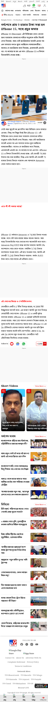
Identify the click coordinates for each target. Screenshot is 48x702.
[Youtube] (12, 344)
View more (39, 386)
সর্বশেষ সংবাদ (8, 436)
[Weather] (25, 5)
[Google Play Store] (16, 652)
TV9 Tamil (6, 683)
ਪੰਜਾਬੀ (38, 1)
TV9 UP (30, 683)
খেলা (31, 10)
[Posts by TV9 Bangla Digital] (3, 123)
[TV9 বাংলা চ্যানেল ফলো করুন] (33, 6)
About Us (20, 658)
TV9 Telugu (37, 675)
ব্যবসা (44, 10)
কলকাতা (18, 10)
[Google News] (18, 344)
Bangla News (6, 20)
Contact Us (9, 658)
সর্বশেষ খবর (9, 10)
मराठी (25, 1)
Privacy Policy (33, 662)
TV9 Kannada (11, 679)
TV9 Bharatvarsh (12, 675)
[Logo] (3, 6)
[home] (2, 11)
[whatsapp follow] (24, 344)
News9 (8, 1)
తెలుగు (20, 1)
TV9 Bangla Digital (14, 122)
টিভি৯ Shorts (8, 15)
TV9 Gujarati (24, 679)
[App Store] (30, 654)
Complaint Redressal (16, 662)
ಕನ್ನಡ (14, 1)
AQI (28, 5)
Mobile (27, 20)
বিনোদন (37, 10)
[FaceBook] (21, 644)
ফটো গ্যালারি (27, 15)
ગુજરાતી (31, 1)
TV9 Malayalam (19, 683)
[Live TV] (38, 5)
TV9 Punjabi (36, 679)
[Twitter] (26, 644)
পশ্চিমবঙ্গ (25, 10)
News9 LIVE (40, 683)
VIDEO (17, 15)
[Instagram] (31, 644)
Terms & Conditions (23, 666)
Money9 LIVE (23, 687)
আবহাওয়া (36, 15)
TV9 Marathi (26, 675)
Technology (18, 20)
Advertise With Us (33, 658)
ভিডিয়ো (5, 504)
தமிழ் (43, 1)
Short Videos (9, 386)
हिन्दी (2, 1)
